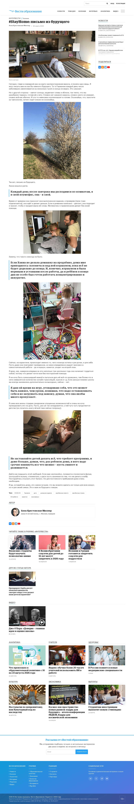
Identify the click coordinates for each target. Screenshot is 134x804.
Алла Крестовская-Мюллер (19, 25)
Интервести (34, 783)
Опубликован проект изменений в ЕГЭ (111, 35)
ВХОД (112, 3)
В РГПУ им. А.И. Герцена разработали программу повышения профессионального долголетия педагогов (110, 52)
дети (35, 493)
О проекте (53, 771)
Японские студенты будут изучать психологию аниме (20, 553)
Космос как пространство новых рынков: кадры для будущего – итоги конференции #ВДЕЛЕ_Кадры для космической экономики (67, 712)
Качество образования (33, 779)
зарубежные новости (62, 493)
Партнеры (53, 776)
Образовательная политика (35, 772)
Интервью (93, 11)
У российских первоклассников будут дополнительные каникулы (110, 42)
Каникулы (110, 45)
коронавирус (35, 497)
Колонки (82, 11)
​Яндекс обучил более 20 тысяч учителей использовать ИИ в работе (66, 670)
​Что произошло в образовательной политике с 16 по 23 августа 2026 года (27, 670)
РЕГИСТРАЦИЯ (120, 3)
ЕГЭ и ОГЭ (109, 37)
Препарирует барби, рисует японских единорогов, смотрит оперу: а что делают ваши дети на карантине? (21, 591)
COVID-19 (17, 493)
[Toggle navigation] (123, 11)
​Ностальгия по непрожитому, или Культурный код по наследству (26, 709)
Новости (61, 11)
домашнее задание (46, 493)
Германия (27, 493)
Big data (33, 786)
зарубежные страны (78, 493)
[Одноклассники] (13, 523)
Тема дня (71, 11)
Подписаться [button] (82, 751)
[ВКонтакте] (10, 523)
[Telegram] (16, 523)
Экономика (34, 776)
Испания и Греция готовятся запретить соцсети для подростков (81, 555)
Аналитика (105, 11)
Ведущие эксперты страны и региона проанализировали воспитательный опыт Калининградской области (110, 26)
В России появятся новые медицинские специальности (105, 669)
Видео (115, 11)
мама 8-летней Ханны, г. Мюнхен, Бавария (38, 513)
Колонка (26, 18)
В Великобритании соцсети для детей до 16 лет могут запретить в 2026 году (51, 555)
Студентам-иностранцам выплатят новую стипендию (104, 708)
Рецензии (13, 781)
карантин (24, 497)
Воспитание (110, 30)
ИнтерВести (15, 18)
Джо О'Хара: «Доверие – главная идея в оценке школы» (27, 629)
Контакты (53, 774)
